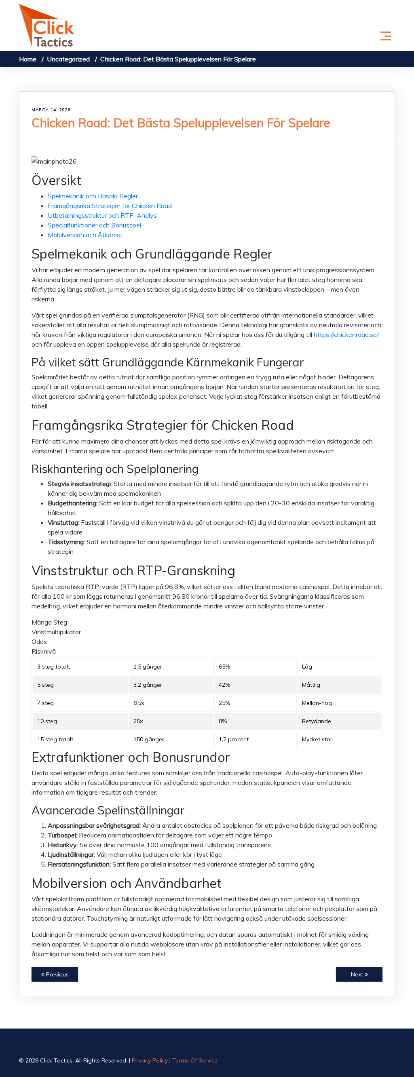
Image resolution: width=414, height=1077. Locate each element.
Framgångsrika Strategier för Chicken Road (110, 206)
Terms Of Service (195, 1060)
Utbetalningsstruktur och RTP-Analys (102, 215)
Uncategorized (68, 59)
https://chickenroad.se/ (346, 334)
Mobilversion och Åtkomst (85, 235)
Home (27, 59)
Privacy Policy (150, 1060)
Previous (56, 974)
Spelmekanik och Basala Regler (93, 196)
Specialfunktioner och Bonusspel (94, 225)
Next (358, 974)
